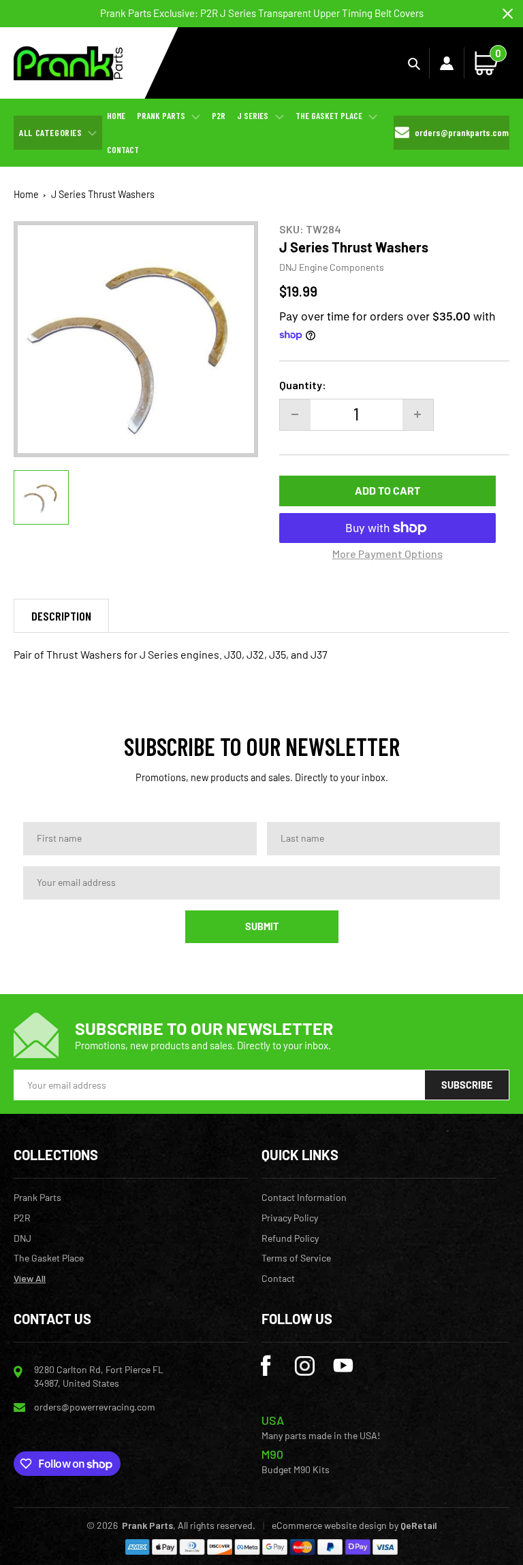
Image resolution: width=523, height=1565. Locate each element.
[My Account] (447, 63)
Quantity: (302, 384)
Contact (278, 1278)
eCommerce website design (329, 1525)
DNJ (22, 1238)
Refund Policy (290, 1238)
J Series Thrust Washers (103, 194)
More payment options (387, 553)
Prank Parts (37, 1197)
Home (26, 194)
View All (30, 1278)
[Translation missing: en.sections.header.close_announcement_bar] (507, 13)
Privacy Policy (290, 1218)
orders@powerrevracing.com (94, 1407)
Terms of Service (296, 1258)
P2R (22, 1218)
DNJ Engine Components (331, 267)
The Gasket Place (49, 1258)
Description (61, 615)
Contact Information (304, 1197)
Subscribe (466, 1085)
